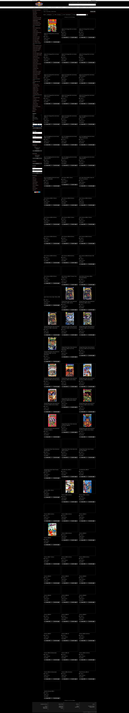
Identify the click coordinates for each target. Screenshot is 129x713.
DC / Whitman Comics (36, 41)
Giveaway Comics (35, 60)
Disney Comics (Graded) (36, 48)
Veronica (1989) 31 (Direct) (49, 514)
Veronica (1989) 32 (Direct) (66, 514)
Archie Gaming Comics (36, 22)
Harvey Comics (35, 62)
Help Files (34, 186)
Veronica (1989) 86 (82, 576)
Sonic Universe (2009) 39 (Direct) (67, 198)
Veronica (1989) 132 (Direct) (84, 652)
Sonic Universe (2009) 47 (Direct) (67, 217)
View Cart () (94, 0)
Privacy (62, 708)
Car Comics (35, 29)
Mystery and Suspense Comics (36, 80)
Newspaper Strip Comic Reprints (36, 82)
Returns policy (45, 707)
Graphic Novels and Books (70, 7)
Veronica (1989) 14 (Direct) (66, 494)
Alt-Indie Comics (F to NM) (37, 17)
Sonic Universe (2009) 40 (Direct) (85, 198)
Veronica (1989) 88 (47, 595)
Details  (65, 37)
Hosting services (92, 707)
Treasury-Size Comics (36, 97)
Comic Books (52, 7)
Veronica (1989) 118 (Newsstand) (50, 652)
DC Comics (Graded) (36, 38)
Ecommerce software (91, 706)
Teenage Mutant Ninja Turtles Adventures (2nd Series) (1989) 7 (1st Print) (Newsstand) (51, 353)
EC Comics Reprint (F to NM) (37, 53)
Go (87, 14)
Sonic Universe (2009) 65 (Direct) (50, 276)
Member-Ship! (45, 708)
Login (37, 158)
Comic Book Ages (35, 105)
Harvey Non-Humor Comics (37, 63)
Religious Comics (35, 88)
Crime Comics (35, 35)
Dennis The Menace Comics (37, 45)
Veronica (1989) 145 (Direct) (66, 672)
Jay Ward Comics (35, 68)
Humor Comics (35, 66)
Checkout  (93, 11)
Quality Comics (35, 87)
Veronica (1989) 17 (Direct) (84, 494)
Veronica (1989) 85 (65, 576)
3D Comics (34, 14)
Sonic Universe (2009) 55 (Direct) (85, 236)
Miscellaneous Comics (36, 74)
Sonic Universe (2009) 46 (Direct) (50, 217)
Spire (37, 120)
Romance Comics (35, 90)
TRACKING (95, 2)
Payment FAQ (61, 707)
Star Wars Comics (36, 93)
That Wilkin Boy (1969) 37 (84, 469)
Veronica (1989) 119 (65, 652)
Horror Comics (35, 65)
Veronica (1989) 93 (47, 614)
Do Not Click (77, 707)
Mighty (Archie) (37, 117)
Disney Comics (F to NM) (37, 47)
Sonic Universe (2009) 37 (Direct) (50, 198)
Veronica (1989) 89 (82, 595)
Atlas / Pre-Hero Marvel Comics (36, 26)
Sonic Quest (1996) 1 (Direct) (67, 177)
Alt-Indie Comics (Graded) (37, 19)
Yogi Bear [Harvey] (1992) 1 (49, 691)
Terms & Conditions (35, 185)
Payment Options (35, 182)
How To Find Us (35, 188)
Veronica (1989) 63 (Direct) (66, 533)
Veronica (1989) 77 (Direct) (49, 556)
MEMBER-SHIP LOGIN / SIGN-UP (82, 2)
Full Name (33, 167)
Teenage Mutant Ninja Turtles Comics (37, 95)
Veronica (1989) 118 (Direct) (84, 633)
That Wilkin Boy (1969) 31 (66, 469)
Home (34, 7)
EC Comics (35, 51)
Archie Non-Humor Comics (37, 23)
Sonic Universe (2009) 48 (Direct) (50, 236)
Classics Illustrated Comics (37, 32)
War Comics (35, 102)
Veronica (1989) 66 (82, 533)
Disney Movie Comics (36, 50)
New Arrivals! (45, 7)
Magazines (60, 7)
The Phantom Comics (36, 85)
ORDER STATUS (90, 2)
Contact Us (37, 163)
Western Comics (35, 103)
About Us (34, 177)
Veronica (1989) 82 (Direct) (84, 556)
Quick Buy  (74, 37)
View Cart (87, 7)
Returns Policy (35, 183)
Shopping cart (38, 146)
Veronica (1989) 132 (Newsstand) (50, 672)
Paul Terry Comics (36, 84)
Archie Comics (35, 20)
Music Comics (35, 77)
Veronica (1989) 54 (82, 514)
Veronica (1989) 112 (65, 633)
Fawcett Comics (35, 56)
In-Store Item (34, 109)
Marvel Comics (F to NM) (37, 71)
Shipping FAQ (61, 706)
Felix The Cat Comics (36, 57)
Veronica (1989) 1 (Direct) (49, 490)
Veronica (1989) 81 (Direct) (66, 556)
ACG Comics (35, 16)
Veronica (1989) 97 (47, 633)
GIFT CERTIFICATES (73, 2)
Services (80, 7)
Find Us (46, 706)
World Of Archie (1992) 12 (84, 672)
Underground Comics (36, 100)
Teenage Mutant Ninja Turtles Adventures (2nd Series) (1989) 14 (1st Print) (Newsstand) (69, 348)
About (39, 7)
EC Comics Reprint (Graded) (37, 54)
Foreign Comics (35, 59)
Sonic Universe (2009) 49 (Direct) (67, 236)
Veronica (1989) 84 (47, 576)
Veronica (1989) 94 (65, 614)
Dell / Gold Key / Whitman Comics (37, 44)
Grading (77, 706)
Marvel (37, 116)
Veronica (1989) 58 (47, 537)
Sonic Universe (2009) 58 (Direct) (67, 255)
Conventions (34, 180)
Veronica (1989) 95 (82, 614)
